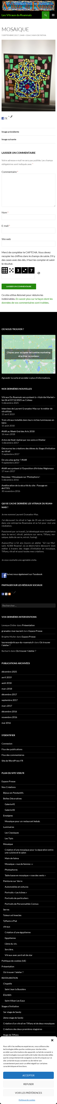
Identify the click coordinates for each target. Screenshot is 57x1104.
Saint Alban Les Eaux (15, 1000)
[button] (52, 1040)
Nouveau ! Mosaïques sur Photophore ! (21, 477)
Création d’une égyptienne (18, 932)
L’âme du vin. (11, 943)
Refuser (28, 1084)
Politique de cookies (27, 1100)
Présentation (28, 625)
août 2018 (7, 683)
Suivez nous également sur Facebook (24, 574)
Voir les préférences (28, 1092)
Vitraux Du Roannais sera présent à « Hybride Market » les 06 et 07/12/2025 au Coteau (28, 398)
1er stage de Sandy (12, 1012)
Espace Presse (35, 631)
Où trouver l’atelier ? (26, 651)
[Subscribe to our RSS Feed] (9, 594)
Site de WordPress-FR (12, 760)
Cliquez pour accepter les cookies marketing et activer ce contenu (28, 354)
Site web (6, 238)
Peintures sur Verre (12, 881)
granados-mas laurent (12, 631)
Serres (6, 909)
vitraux (6, 926)
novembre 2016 (9, 717)
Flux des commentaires (13, 755)
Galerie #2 (10, 810)
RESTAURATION (10, 977)
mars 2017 (7, 705)
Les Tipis (9, 838)
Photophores (11, 869)
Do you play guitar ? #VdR (14, 459)
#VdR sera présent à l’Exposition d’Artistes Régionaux (28, 468)
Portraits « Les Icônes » (16, 892)
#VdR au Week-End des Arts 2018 (18, 431)
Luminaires (8, 827)
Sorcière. (9, 949)
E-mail (6, 225)
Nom (5, 212)
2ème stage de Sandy (13, 1017)
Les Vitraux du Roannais (17, 15)
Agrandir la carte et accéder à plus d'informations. (26, 377)
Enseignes (8, 815)
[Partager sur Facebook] (3, 118)
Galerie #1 (10, 804)
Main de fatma (39, 35)
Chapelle (7, 983)
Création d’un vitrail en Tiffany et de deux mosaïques (29, 1023)
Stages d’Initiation (10, 1006)
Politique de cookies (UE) (14, 960)
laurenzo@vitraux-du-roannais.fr (18, 642)
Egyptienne (10, 938)
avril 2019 (7, 677)
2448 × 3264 (25, 35)
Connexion (7, 743)
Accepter (28, 1075)
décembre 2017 (9, 694)
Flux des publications (12, 749)
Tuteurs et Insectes (12, 915)
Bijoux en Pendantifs (13, 792)
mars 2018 (7, 688)
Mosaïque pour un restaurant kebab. (22, 821)
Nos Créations (9, 787)
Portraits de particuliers (16, 898)
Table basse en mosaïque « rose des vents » (25, 875)
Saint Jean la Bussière (15, 989)
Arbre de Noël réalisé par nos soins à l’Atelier (24, 439)
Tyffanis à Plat (10, 921)
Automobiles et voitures (16, 886)
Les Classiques (12, 832)
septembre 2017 (10, 700)
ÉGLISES (7, 995)
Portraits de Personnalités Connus (21, 903)
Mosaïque (8, 844)
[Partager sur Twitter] (6, 118)
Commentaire (10, 171)
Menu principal (53, 15)
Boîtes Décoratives (12, 798)
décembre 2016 (9, 711)
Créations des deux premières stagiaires (22, 1029)
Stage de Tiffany (11, 1034)
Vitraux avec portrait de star (18, 955)
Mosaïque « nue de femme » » (19, 864)
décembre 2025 (9, 671)
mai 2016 (6, 722)
